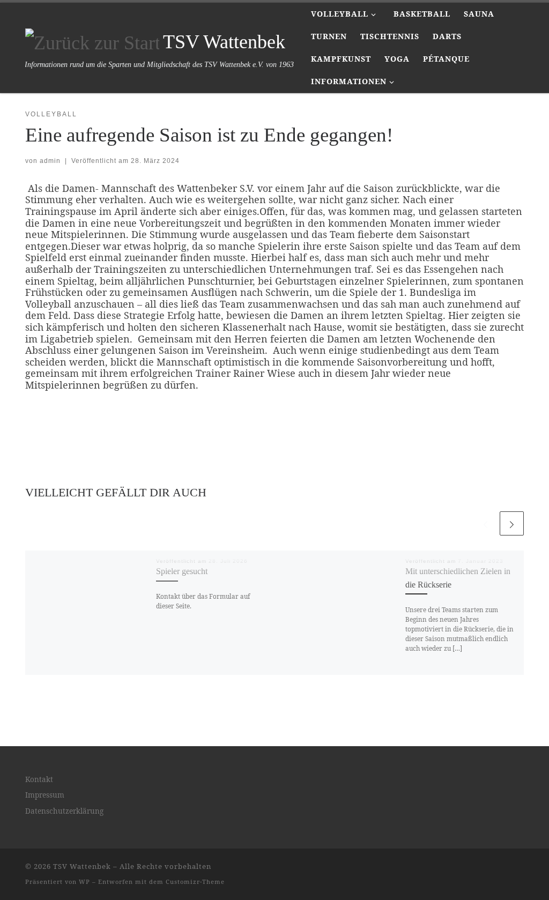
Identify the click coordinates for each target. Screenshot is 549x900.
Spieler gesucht (181, 571)
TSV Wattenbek (82, 866)
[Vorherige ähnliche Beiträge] (485, 523)
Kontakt (39, 779)
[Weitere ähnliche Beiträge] (512, 523)
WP (84, 881)
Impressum (44, 795)
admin (50, 161)
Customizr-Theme (195, 881)
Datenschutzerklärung (64, 811)
